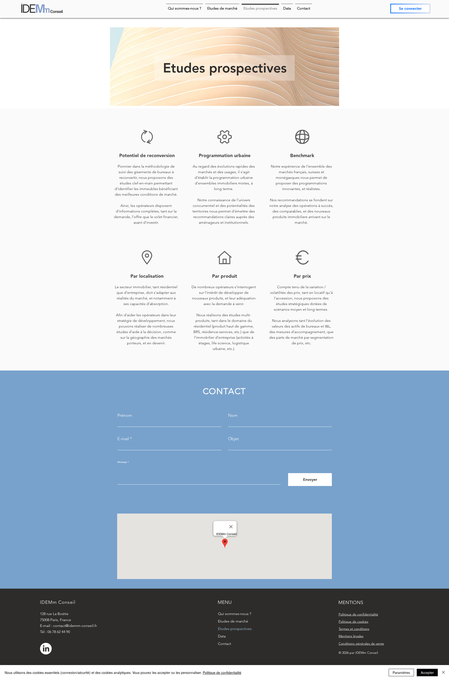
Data (222, 636)
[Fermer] (443, 672)
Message (122, 462)
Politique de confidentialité (222, 672)
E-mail (123, 439)
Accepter (427, 672)
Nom (232, 415)
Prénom (124, 415)
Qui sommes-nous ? (234, 614)
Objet (233, 439)
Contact (224, 643)
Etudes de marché (233, 621)
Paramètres (401, 672)
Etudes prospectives (235, 628)
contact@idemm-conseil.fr (75, 625)
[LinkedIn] (46, 649)
